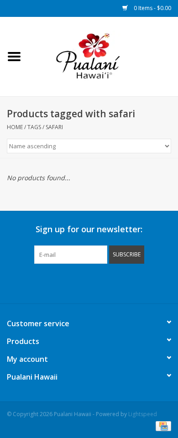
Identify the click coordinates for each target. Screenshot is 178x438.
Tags (34, 127)
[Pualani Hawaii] (103, 56)
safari (54, 127)
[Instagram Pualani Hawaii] (105, 282)
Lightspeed (142, 414)
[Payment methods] (161, 425)
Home (15, 127)
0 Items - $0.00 (151, 8)
